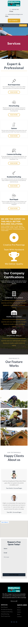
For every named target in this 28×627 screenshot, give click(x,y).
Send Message (14, 574)
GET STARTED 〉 (14, 20)
